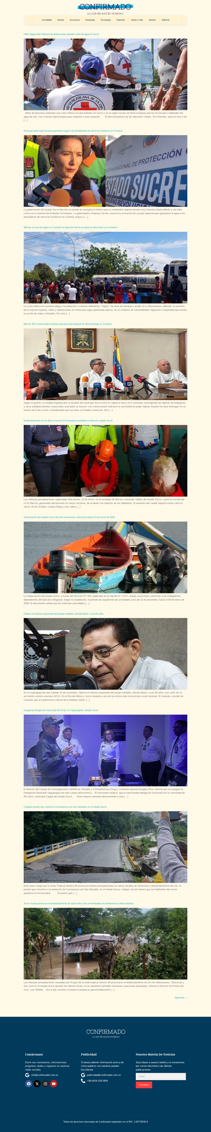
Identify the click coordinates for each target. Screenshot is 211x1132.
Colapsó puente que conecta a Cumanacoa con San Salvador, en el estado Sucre (65, 807)
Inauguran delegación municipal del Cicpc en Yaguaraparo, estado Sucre (61, 710)
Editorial (165, 20)
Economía (75, 20)
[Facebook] (28, 1083)
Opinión (152, 20)
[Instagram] (45, 1083)
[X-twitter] (37, 1083)
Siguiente (181, 997)
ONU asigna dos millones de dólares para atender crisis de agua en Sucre (61, 34)
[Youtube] (53, 1083)
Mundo (61, 20)
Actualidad (47, 20)
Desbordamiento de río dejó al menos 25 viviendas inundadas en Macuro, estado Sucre (68, 420)
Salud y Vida (137, 20)
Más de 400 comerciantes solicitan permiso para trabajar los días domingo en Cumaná (68, 324)
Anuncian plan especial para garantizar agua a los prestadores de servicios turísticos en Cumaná (73, 131)
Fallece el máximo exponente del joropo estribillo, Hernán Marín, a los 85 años (63, 614)
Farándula (90, 20)
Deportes (121, 20)
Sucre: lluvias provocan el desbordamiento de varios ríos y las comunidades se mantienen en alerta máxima (78, 903)
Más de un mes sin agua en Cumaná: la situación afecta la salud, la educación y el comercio (70, 227)
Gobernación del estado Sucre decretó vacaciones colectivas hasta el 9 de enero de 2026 (69, 517)
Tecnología (106, 20)
